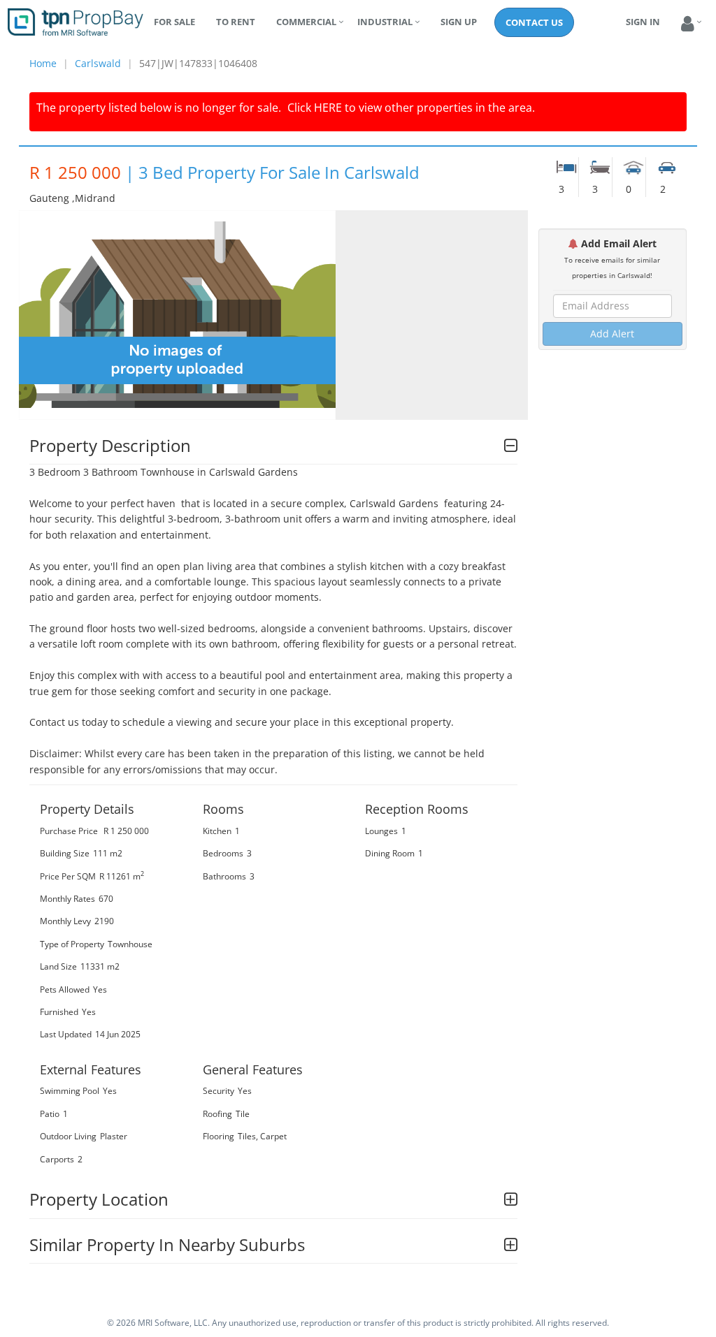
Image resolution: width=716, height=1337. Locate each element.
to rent (235, 21)
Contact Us (534, 22)
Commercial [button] (306, 21)
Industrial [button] (385, 21)
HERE (328, 107)
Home (43, 63)
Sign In (643, 21)
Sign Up (459, 21)
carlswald (98, 63)
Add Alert (612, 333)
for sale (174, 21)
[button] (688, 24)
